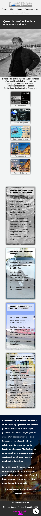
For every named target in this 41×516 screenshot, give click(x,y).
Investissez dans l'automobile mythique (21, 253)
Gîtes (12, 9)
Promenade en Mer (31, 9)
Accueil (4, 9)
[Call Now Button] (36, 511)
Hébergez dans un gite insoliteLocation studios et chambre (21, 191)
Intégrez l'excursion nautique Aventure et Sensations (21, 307)
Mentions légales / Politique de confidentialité (20, 507)
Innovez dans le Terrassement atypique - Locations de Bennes (22, 357)
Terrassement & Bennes (20, 13)
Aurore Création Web (20, 511)
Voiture (19, 9)
